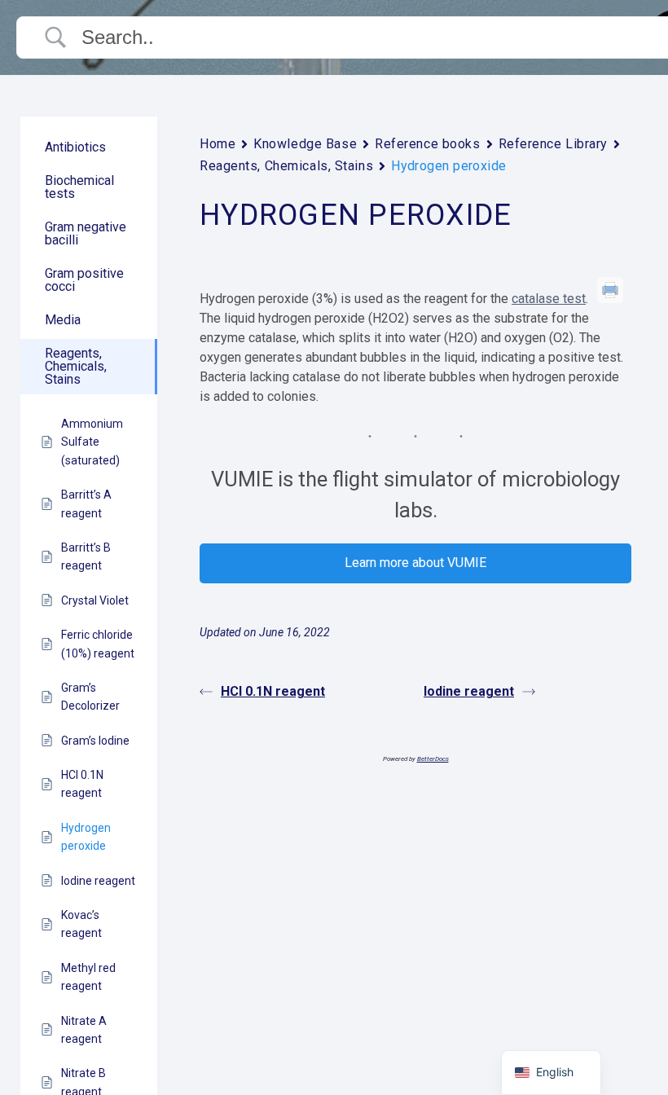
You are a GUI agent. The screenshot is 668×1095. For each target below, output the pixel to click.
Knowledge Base (305, 144)
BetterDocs (433, 759)
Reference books (427, 144)
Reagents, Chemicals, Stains (286, 166)
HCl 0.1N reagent (273, 691)
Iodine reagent (469, 691)
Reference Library (554, 144)
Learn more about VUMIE (415, 562)
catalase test (549, 298)
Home (217, 144)
